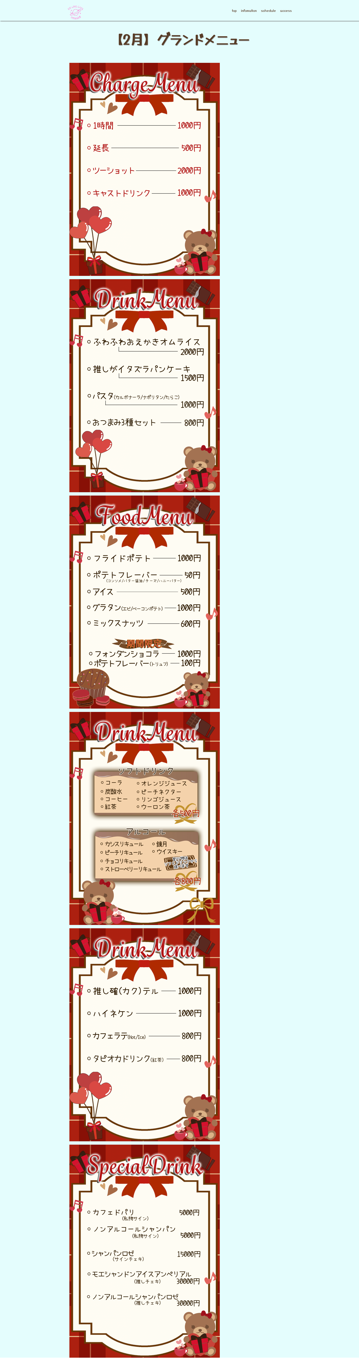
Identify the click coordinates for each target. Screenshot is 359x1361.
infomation (249, 10)
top (234, 10)
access (286, 10)
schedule (268, 10)
